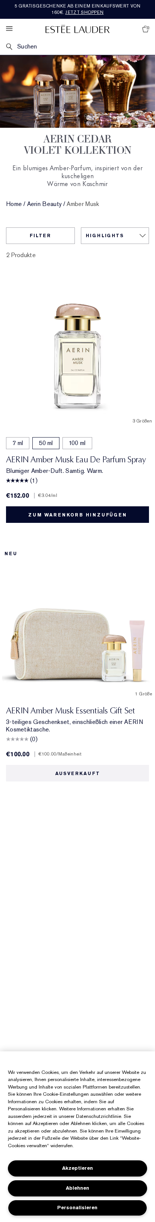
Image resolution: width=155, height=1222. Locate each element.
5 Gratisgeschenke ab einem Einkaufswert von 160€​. (78, 9)
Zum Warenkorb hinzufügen (77, 515)
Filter (40, 236)
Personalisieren (77, 1207)
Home (14, 204)
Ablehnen (77, 1188)
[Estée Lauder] (77, 28)
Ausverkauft (77, 774)
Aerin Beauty (44, 204)
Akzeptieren (77, 1168)
